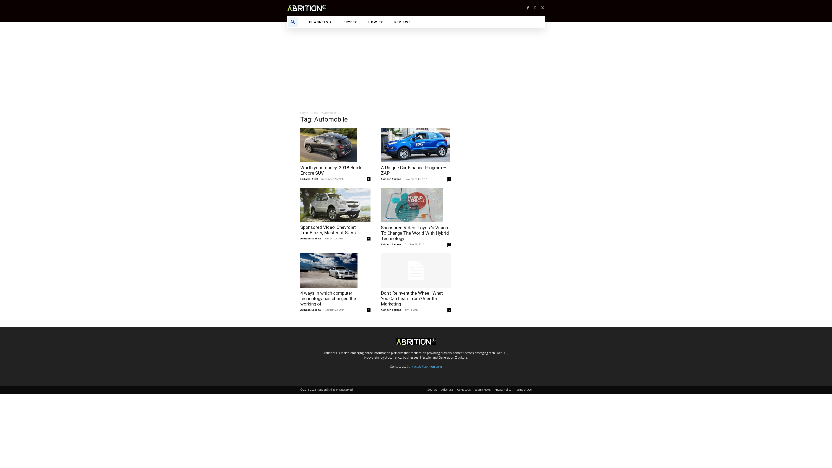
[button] (293, 22)
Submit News (483, 390)
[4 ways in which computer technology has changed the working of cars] (335, 270)
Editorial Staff (309, 178)
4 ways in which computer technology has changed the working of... (328, 299)
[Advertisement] (416, 60)
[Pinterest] (535, 8)
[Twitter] (542, 8)
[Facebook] (527, 8)
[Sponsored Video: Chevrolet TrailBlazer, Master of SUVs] (335, 205)
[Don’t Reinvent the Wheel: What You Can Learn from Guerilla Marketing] (416, 270)
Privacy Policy (503, 390)
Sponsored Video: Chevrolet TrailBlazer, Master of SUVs (328, 230)
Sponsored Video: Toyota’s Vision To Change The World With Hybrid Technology (415, 233)
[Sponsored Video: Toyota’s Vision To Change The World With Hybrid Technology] (416, 205)
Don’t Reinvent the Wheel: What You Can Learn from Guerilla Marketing (412, 299)
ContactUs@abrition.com (424, 366)
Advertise (447, 390)
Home (304, 113)
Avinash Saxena (391, 178)
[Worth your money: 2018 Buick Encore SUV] (335, 145)
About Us (431, 390)
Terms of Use (523, 390)
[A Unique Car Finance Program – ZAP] (416, 145)
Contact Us (464, 390)
